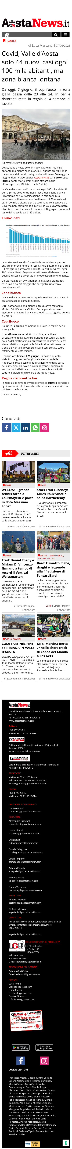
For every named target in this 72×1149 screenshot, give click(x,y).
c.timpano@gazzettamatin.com (25, 861)
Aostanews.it (41, 177)
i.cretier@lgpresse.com (20, 993)
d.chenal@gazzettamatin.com (24, 833)
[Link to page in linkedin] (25, 427)
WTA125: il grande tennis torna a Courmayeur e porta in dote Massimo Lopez (18, 498)
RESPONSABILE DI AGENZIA (23, 967)
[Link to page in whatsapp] (35, 427)
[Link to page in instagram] (44, 427)
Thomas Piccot (49, 526)
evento (42, 558)
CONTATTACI (15, 917)
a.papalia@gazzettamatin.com (24, 871)
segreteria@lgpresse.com (29, 961)
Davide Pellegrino (26, 605)
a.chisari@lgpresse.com (28, 974)
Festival (51, 558)
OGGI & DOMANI (13, 639)
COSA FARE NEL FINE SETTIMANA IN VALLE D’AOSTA (18, 648)
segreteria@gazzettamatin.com (30, 783)
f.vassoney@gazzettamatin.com (25, 890)
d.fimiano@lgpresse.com (21, 999)
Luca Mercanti (42, 45)
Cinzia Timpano (62, 605)
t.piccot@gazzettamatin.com (23, 880)
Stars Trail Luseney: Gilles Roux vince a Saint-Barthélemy (52, 494)
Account (13, 979)
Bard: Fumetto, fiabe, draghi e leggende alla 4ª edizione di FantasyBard (53, 569)
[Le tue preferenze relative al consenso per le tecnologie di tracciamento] (66, 1143)
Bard (48, 605)
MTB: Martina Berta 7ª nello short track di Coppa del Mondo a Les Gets (52, 650)
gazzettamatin (14, 678)
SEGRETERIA (15, 895)
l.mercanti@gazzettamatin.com (25, 811)
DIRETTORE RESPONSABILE (23, 804)
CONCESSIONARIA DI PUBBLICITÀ (42, 941)
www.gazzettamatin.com (21, 720)
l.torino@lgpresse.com (20, 986)
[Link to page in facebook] (6, 427)
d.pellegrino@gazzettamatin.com (26, 852)
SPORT (8, 485)
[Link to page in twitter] (16, 427)
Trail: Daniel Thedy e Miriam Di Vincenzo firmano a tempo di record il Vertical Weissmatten (18, 568)
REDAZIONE (15, 773)
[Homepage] (7, 34)
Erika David (15, 526)
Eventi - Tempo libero (51, 555)
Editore (13, 726)
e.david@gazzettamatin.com (23, 842)
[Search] (56, 34)
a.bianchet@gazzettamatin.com (25, 824)
